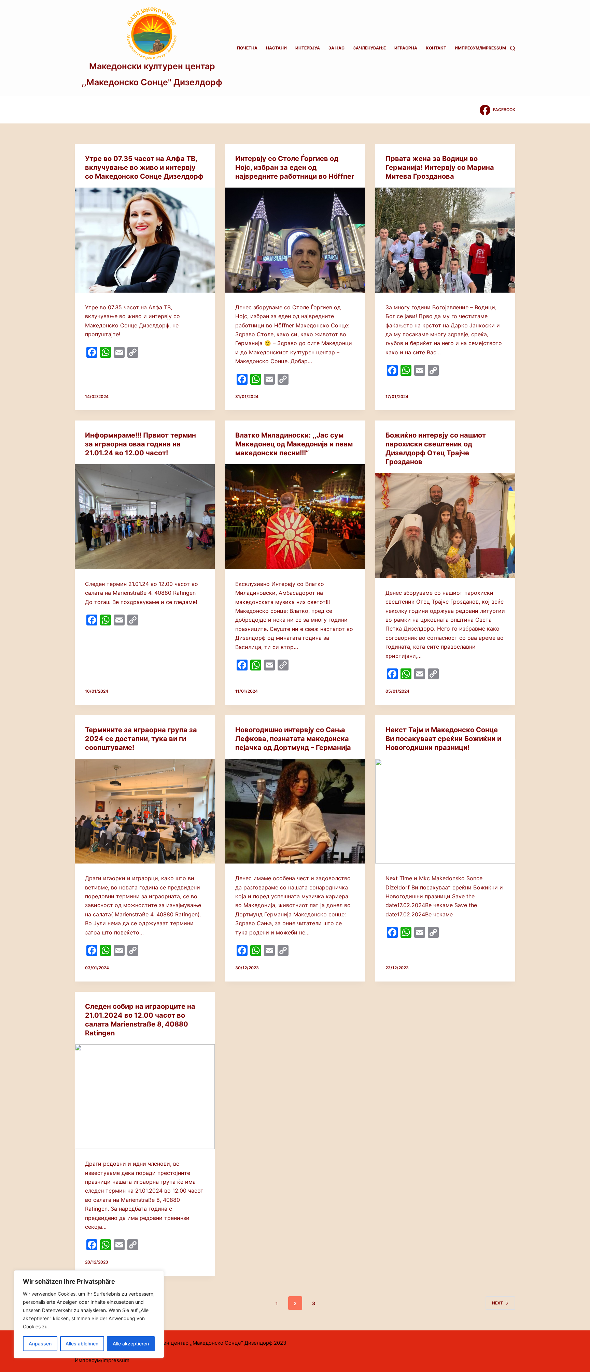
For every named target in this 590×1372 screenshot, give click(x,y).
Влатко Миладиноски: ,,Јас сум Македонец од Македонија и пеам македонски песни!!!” (294, 444)
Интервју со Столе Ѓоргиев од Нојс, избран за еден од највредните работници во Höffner (294, 167)
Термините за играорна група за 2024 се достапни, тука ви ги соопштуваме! (141, 739)
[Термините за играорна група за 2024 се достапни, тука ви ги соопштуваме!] (145, 811)
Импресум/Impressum (480, 47)
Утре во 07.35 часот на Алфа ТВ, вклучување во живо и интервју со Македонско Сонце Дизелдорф (144, 167)
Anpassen (40, 1343)
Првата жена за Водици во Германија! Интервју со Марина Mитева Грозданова (439, 167)
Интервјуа (307, 47)
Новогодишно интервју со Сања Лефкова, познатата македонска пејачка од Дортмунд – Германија (293, 739)
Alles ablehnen (82, 1343)
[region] (89, 1314)
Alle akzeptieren (131, 1343)
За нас (336, 47)
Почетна (247, 47)
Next (497, 1302)
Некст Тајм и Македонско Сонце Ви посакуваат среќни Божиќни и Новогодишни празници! (443, 739)
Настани (276, 47)
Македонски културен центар (152, 66)
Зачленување (369, 47)
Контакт (436, 47)
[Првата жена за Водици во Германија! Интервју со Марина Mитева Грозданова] (445, 240)
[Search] (512, 48)
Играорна (405, 47)
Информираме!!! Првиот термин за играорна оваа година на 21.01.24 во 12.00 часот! (140, 444)
